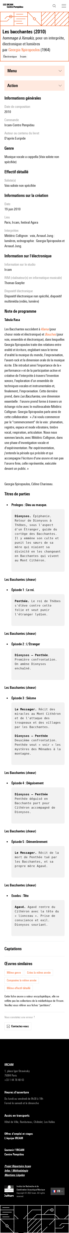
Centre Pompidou (14, 1154)
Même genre (14, 972)
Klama (45, 329)
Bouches (50, 334)
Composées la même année (21, 980)
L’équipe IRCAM (13, 1138)
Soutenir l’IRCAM (14, 1150)
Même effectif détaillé (18, 988)
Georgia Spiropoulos (24, 49)
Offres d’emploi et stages (18, 1133)
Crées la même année (39, 972)
